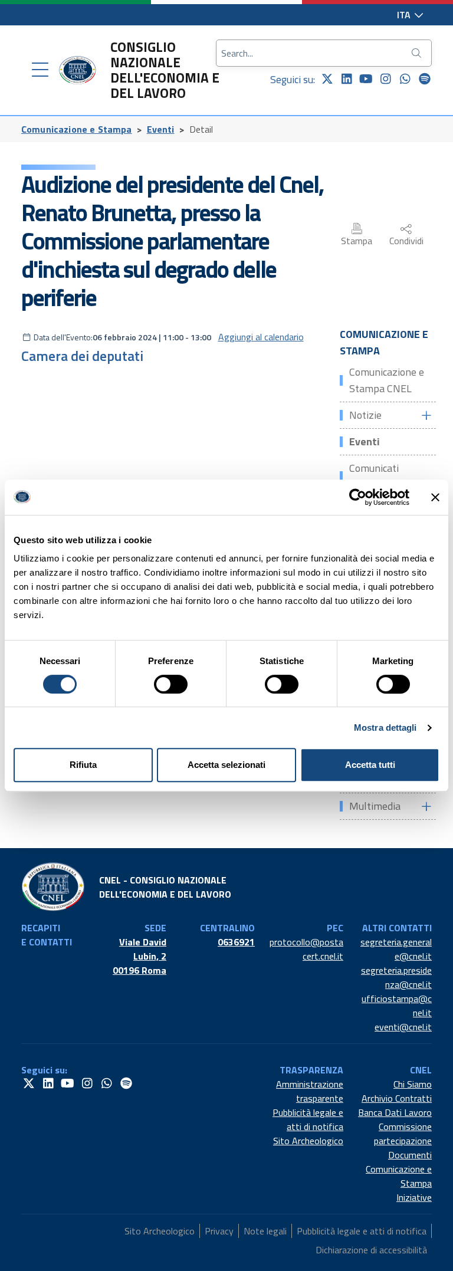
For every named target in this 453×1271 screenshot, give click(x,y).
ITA (405, 15)
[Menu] (40, 70)
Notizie (365, 415)
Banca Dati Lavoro (395, 1112)
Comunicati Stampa (374, 476)
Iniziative (414, 1197)
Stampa (356, 241)
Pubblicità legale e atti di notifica (308, 1119)
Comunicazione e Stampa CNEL (386, 380)
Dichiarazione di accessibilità (371, 1250)
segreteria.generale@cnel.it (396, 949)
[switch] (171, 684)
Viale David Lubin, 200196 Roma (139, 956)
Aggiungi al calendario (261, 337)
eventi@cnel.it (403, 1027)
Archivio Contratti (397, 1098)
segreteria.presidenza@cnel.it (396, 977)
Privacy (219, 1231)
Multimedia (375, 806)
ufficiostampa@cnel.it (397, 1005)
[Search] (417, 53)
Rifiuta (83, 765)
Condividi (406, 241)
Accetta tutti (370, 765)
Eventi (161, 129)
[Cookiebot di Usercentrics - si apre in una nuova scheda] (357, 497)
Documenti (410, 1155)
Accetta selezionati (226, 765)
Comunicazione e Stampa (76, 129)
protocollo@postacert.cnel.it (306, 949)
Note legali (265, 1231)
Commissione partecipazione (403, 1133)
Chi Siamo (412, 1084)
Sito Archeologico (308, 1141)
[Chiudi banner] (435, 497)
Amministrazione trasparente (309, 1091)
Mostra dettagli (385, 727)
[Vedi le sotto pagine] (426, 415)
